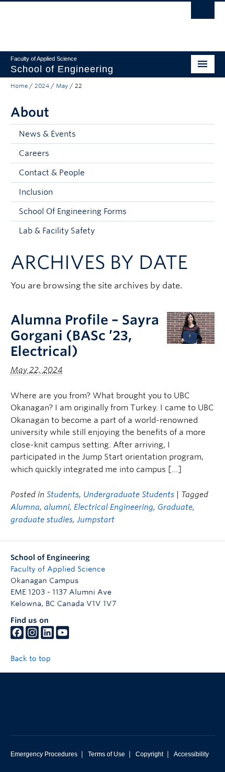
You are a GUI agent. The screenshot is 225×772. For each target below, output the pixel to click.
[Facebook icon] (17, 636)
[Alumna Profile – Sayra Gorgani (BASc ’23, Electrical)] (191, 327)
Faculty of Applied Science (57, 569)
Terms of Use (106, 754)
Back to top (31, 658)
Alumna (25, 507)
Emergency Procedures (43, 754)
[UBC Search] (203, 13)
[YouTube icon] (62, 636)
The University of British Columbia (81, 21)
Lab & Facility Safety (57, 231)
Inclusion (36, 192)
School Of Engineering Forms (73, 211)
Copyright (149, 754)
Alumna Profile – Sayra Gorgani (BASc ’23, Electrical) (84, 335)
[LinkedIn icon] (47, 636)
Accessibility (191, 754)
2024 (42, 85)
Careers (34, 153)
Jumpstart (96, 519)
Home (19, 85)
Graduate (175, 507)
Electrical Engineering (113, 507)
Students (63, 494)
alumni (57, 507)
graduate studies (41, 519)
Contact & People (52, 172)
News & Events (47, 134)
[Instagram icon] (32, 636)
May (62, 85)
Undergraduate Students (128, 494)
